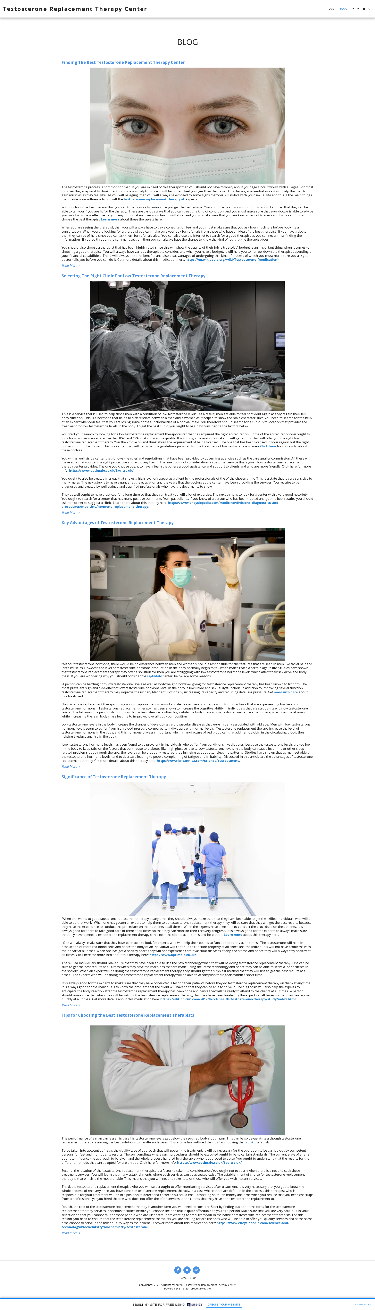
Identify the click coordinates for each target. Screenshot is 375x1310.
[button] (352, 9)
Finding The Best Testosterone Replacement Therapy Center (123, 62)
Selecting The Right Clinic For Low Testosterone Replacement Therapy (133, 275)
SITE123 (184, 1288)
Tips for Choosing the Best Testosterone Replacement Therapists (128, 1015)
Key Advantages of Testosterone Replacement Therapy (118, 522)
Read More (70, 266)
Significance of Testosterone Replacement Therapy (114, 776)
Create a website (201, 1288)
